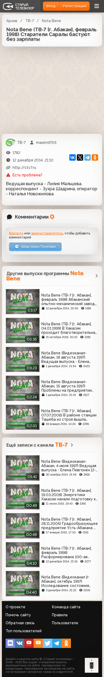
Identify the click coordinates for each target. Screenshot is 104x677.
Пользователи (65, 623)
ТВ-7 (29, 21)
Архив (11, 21)
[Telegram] (87, 157)
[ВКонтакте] (72, 157)
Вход (50, 6)
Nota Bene (51, 21)
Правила (59, 615)
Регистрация (74, 6)
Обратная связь (20, 623)
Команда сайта (66, 607)
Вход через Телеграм (38, 247)
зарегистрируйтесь (47, 233)
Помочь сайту (18, 615)
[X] (80, 157)
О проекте (15, 607)
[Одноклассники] (95, 157)
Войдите (16, 233)
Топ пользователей (24, 631)
